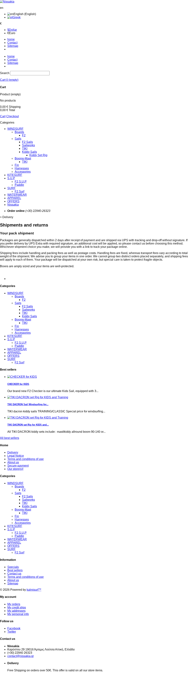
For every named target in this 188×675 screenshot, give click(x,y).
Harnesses (22, 168)
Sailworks (28, 145)
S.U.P (11, 178)
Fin (17, 165)
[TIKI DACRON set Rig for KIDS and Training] (37, 397)
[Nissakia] (7, 1)
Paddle (19, 184)
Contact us (14, 573)
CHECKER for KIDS (18, 384)
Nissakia (13, 204)
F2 (24, 135)
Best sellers (15, 570)
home (11, 39)
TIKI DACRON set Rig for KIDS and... (28, 424)
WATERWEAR (17, 194)
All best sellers (9, 437)
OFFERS (13, 201)
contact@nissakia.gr (20, 656)
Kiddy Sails (29, 151)
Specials (13, 567)
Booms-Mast (23, 158)
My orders (13, 604)
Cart (3, 116)
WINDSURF (15, 128)
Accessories (23, 171)
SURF (11, 188)
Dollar (12, 29)
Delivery (12, 452)
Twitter (11, 631)
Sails (18, 138)
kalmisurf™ (34, 589)
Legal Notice (15, 455)
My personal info (18, 614)
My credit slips (16, 607)
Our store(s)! (15, 468)
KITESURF (14, 174)
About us (13, 462)
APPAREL (14, 198)
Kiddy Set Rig (38, 155)
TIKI (24, 148)
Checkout (12, 116)
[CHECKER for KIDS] (22, 376)
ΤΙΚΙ (24, 161)
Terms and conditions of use (25, 459)
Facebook (13, 628)
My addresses (16, 610)
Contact (12, 42)
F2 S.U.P (21, 181)
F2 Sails (27, 142)
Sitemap (12, 45)
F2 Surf (19, 191)
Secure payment (18, 465)
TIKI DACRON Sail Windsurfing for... (27, 404)
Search (4, 73)
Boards (19, 132)
